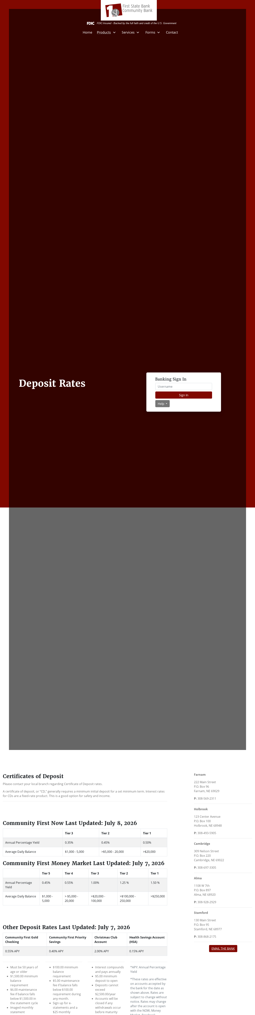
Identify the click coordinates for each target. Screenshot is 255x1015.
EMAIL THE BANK (223, 948)
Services (128, 32)
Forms (150, 32)
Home (87, 32)
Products (104, 32)
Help (161, 403)
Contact (172, 32)
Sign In (183, 395)
